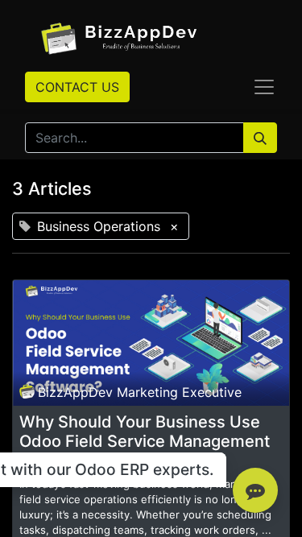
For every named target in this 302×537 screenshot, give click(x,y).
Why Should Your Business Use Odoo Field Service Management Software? (144, 441)
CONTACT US (77, 87)
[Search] (260, 137)
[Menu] (264, 87)
